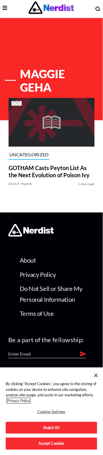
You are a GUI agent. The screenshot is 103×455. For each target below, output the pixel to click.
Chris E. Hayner (21, 184)
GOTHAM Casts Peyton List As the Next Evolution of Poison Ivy (49, 171)
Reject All (51, 427)
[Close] (96, 375)
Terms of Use (37, 313)
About (28, 260)
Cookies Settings (51, 411)
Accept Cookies (51, 443)
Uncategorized (29, 154)
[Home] (31, 234)
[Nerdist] (51, 8)
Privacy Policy (38, 274)
